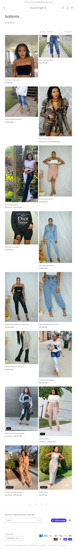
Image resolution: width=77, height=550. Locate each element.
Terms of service (52, 545)
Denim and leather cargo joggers (14, 433)
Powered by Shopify (23, 545)
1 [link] (30, 504)
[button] (4, 8)
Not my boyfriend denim (46, 60)
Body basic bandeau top (12, 80)
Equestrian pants (44, 439)
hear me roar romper (45, 139)
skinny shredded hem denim (13, 119)
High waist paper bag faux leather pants (17, 324)
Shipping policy (63, 545)
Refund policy (33, 545)
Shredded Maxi (43, 492)
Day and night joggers (11, 205)
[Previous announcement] (4, 2)
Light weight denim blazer (46, 265)
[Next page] (46, 504)
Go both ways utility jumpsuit (13, 492)
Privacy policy (42, 545)
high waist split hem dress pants (14, 366)
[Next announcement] (73, 2)
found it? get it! (13, 545)
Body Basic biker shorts (12, 247)
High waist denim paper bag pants (49, 324)
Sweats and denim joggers (46, 380)
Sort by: (42, 32)
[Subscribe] (39, 520)
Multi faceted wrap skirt (46, 199)
